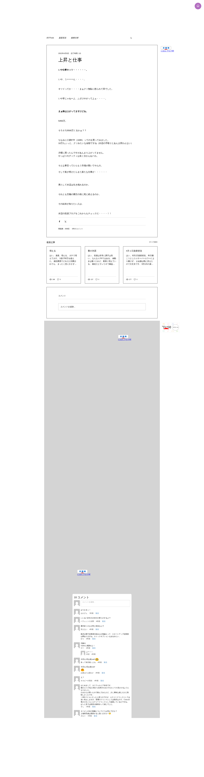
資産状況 (62, 38)
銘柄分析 (75, 38)
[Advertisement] (71, 16)
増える (52, 250)
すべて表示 (153, 242)
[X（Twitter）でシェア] (65, 221)
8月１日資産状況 (134, 250)
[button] (131, 38)
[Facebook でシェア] (59, 221)
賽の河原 (92, 250)
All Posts (50, 38)
